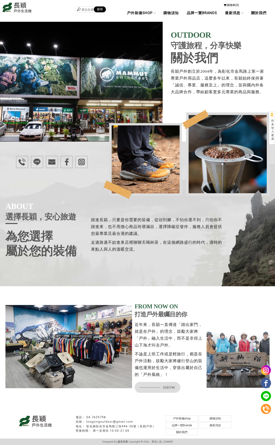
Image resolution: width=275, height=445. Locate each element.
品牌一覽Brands (202, 13)
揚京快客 (123, 441)
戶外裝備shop (140, 13)
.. (150, 441)
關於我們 (259, 13)
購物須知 (171, 13)
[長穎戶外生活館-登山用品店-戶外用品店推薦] (17, 8)
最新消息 (232, 13)
